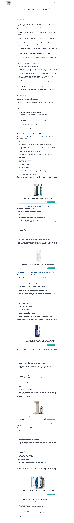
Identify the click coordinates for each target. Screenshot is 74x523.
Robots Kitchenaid (27, 2)
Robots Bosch (43, 2)
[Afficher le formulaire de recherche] (54, 3)
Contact (51, 2)
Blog (48, 2)
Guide (22, 2)
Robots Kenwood (35, 2)
